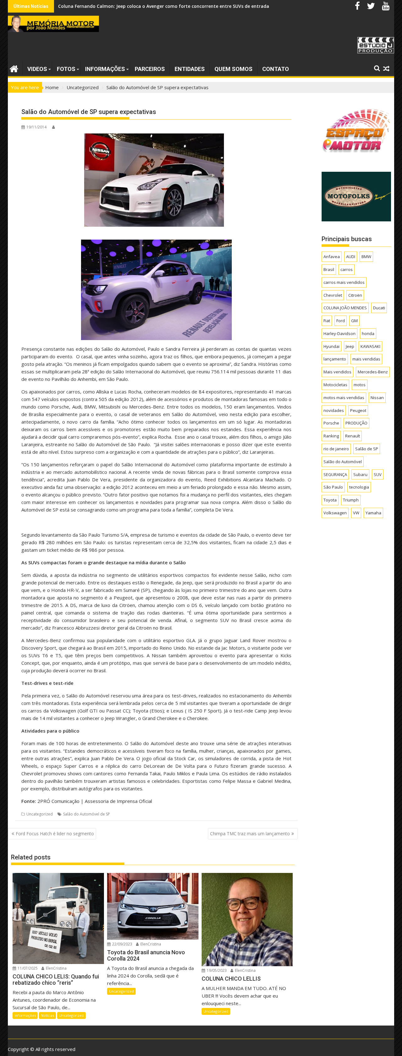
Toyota (330, 500)
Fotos (66, 69)
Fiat (326, 320)
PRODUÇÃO (356, 423)
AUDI (350, 256)
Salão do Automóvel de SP (86, 814)
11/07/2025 (27, 968)
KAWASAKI (370, 346)
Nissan (377, 397)
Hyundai (331, 346)
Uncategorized (39, 814)
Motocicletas (335, 384)
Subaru (360, 474)
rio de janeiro (336, 449)
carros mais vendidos (344, 282)
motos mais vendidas (343, 397)
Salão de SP (366, 449)
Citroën (355, 295)
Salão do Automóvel (342, 461)
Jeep (350, 346)
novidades (333, 410)
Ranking (331, 436)
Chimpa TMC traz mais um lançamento (250, 834)
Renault (352, 436)
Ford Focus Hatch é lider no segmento (55, 834)
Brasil (328, 269)
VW (356, 513)
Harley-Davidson (339, 333)
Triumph (351, 500)
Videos (37, 69)
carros (346, 269)
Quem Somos (234, 69)
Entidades (190, 69)
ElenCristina (56, 968)
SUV (378, 474)
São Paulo (333, 487)
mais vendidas (366, 359)
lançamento (334, 359)
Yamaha (373, 513)
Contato (275, 69)
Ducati (379, 308)
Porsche (331, 423)
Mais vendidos (337, 372)
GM (354, 320)
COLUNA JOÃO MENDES (345, 308)
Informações (105, 69)
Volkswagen (335, 513)
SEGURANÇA (335, 474)
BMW (366, 256)
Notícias (47, 1015)
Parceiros (150, 69)
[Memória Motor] (14, 68)
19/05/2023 (216, 970)
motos (360, 384)
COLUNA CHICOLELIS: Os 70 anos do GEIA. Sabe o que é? (118, 6)
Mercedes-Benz (373, 372)
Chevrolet (332, 295)
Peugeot (358, 410)
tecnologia (359, 487)
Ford (340, 320)
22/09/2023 (121, 944)
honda (368, 333)
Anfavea (331, 256)
